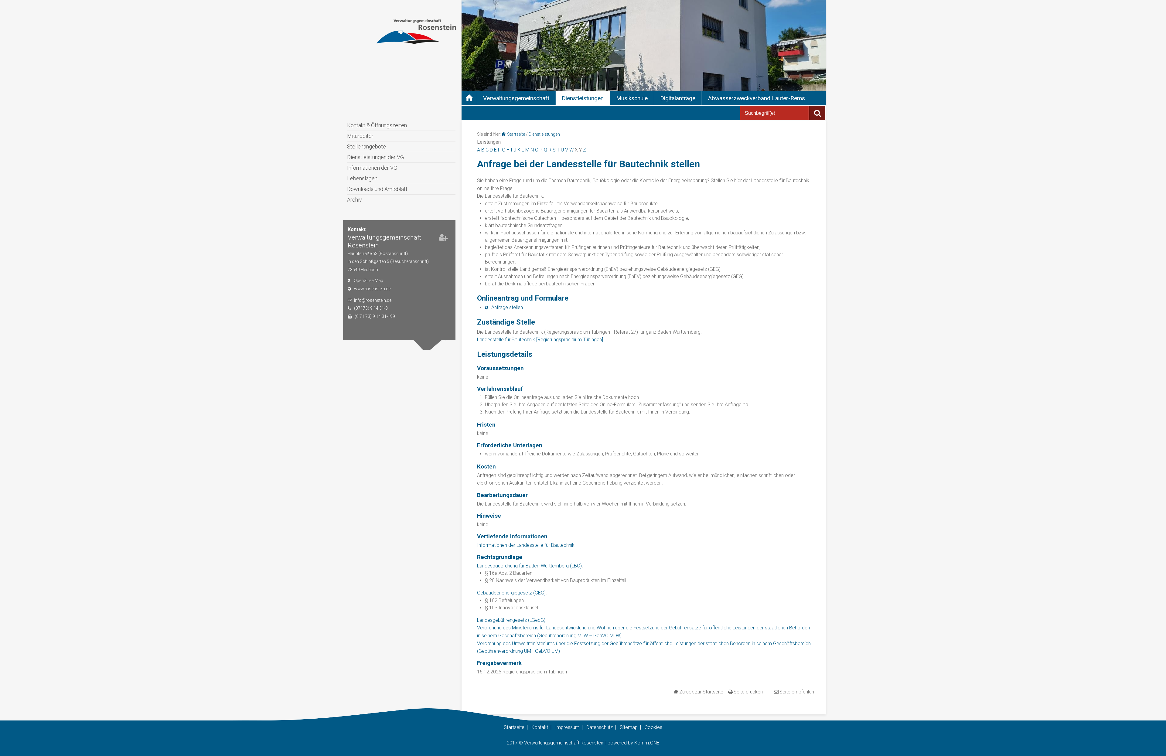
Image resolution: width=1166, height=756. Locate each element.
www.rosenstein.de (372, 288)
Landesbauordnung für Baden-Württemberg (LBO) (529, 566)
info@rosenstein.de (372, 300)
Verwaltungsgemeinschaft (516, 98)
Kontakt (539, 727)
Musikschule (632, 98)
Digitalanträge (677, 98)
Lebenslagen (362, 178)
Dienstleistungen (583, 98)
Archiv (354, 199)
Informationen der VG (372, 168)
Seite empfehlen (796, 692)
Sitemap (629, 727)
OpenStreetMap (368, 280)
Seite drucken (748, 692)
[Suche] (817, 113)
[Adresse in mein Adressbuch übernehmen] (443, 238)
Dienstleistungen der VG (375, 157)
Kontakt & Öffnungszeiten (377, 125)
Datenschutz (599, 727)
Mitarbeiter (360, 136)
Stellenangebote (366, 146)
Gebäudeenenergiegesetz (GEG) (511, 593)
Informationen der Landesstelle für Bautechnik (525, 545)
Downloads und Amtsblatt (377, 189)
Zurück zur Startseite (701, 692)
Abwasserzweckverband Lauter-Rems (756, 98)
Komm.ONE (647, 743)
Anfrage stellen (507, 307)
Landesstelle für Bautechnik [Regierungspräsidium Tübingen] (540, 339)
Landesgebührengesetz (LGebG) (511, 620)
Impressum (567, 727)
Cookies (653, 727)
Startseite (516, 134)
